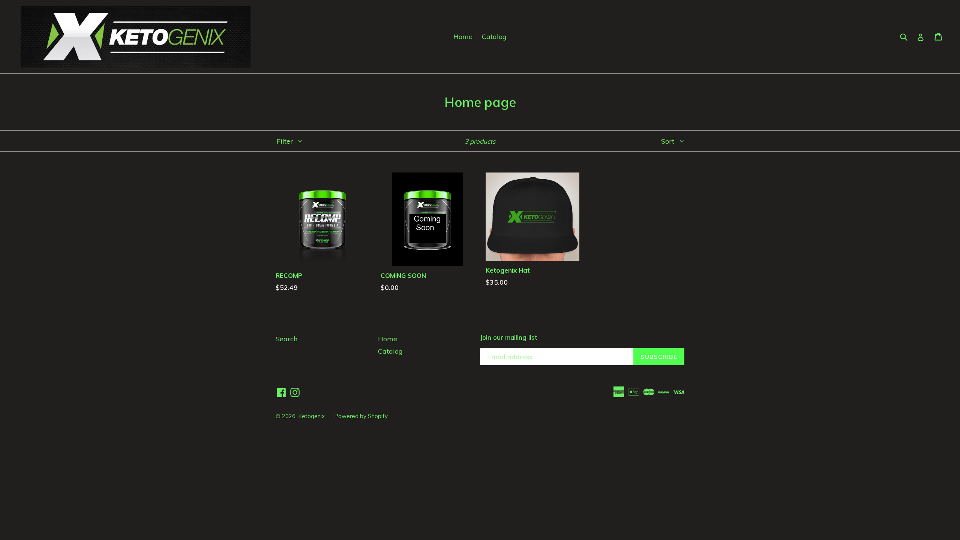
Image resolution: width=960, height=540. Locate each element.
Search (286, 338)
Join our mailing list (508, 337)
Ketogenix (311, 416)
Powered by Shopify (361, 416)
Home (462, 36)
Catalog (494, 36)
